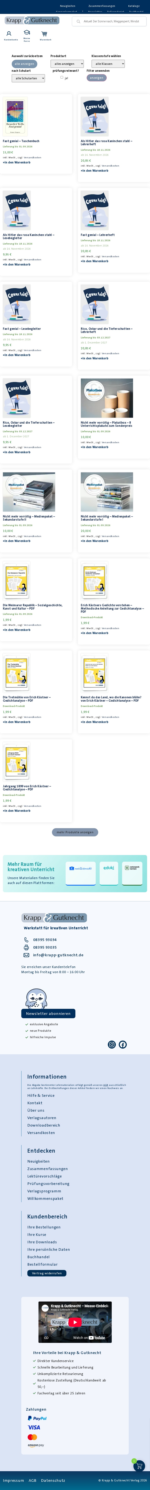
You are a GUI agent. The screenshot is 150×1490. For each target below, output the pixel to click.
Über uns (36, 1110)
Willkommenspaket (45, 1198)
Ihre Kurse (36, 1234)
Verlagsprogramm (44, 1191)
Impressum (13, 1480)
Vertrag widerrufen (47, 1273)
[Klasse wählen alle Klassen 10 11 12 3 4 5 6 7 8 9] (108, 64)
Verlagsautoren (41, 1117)
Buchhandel (38, 1256)
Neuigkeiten (67, 6)
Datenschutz (53, 1480)
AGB (105, 1085)
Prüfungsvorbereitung (48, 1183)
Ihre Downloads (42, 1242)
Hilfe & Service (41, 1095)
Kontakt (35, 1102)
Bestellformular (42, 1264)
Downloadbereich (43, 1125)
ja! (66, 78)
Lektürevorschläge (44, 1176)
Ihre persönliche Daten (48, 1249)
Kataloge (134, 6)
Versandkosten (32, 157)
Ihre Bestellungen (44, 1227)
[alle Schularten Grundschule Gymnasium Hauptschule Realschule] (28, 78)
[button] (75, 832)
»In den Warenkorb (16, 162)
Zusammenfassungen (101, 6)
